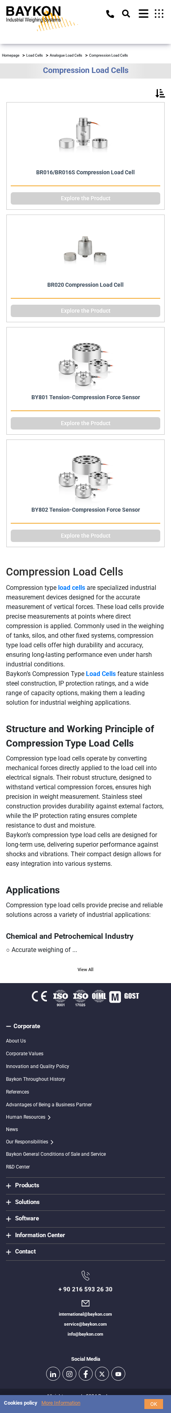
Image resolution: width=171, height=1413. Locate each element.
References (17, 1092)
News (12, 1129)
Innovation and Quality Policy (37, 1066)
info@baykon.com (85, 1334)
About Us (16, 1041)
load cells (71, 587)
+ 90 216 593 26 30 (85, 1289)
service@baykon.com (85, 1324)
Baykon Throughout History (35, 1079)
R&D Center (18, 1167)
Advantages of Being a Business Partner (49, 1105)
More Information (60, 1403)
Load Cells (101, 674)
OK (153, 1404)
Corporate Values (24, 1053)
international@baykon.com (85, 1314)
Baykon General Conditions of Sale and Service (56, 1154)
